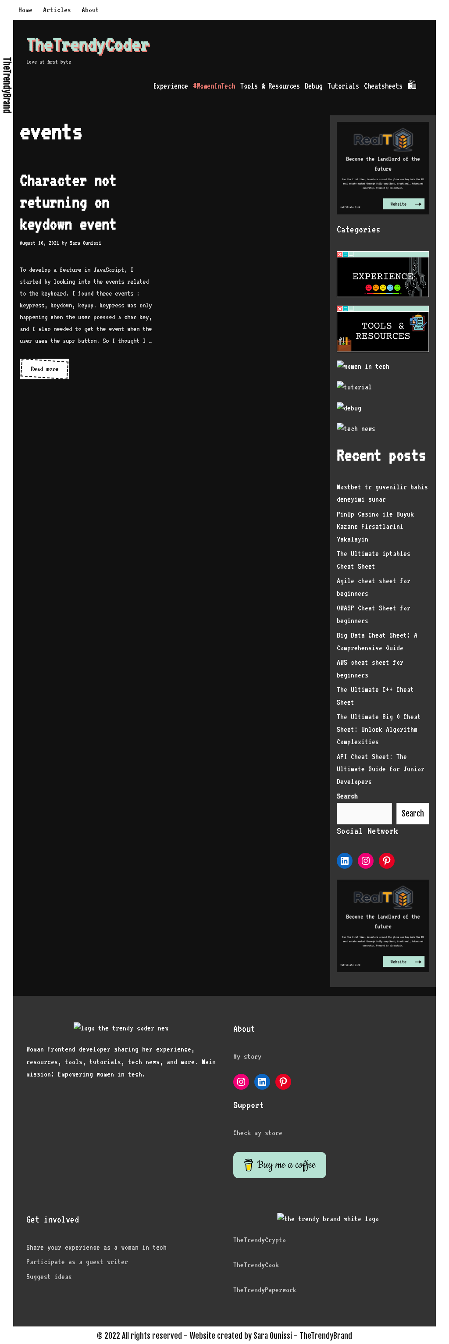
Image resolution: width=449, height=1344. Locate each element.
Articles (57, 10)
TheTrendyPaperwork (264, 1290)
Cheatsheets (383, 85)
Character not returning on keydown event (68, 202)
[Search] (428, 85)
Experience (170, 85)
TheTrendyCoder (87, 44)
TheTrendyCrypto (259, 1240)
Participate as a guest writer (77, 1262)
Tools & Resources (270, 85)
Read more (50, 371)
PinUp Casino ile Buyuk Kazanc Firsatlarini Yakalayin (375, 526)
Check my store (257, 1133)
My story (247, 1056)
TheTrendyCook (256, 1265)
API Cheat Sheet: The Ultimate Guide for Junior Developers (380, 769)
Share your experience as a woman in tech (96, 1247)
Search (413, 813)
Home (25, 10)
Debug (313, 85)
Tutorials (343, 85)
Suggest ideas (49, 1277)
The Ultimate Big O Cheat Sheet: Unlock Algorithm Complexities (379, 729)
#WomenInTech (214, 85)
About (90, 10)
